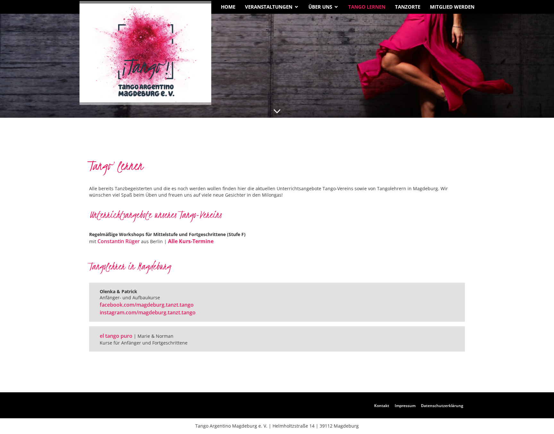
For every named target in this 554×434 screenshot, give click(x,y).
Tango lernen (366, 7)
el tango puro (116, 335)
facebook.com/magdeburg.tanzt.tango (147, 304)
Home (228, 7)
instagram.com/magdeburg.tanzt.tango (148, 312)
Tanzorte (407, 7)
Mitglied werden (452, 7)
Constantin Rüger (118, 241)
